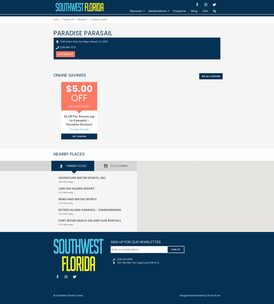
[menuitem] (136, 11)
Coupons (179, 11)
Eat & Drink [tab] (119, 166)
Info (205, 11)
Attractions (82, 19)
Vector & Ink (213, 295)
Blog (194, 11)
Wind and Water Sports (77, 199)
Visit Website (66, 54)
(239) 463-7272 (68, 47)
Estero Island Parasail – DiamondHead (89, 210)
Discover (136, 11)
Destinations (157, 11)
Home (56, 19)
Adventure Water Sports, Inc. (82, 178)
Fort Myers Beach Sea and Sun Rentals (89, 220)
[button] (194, 200)
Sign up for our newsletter (136, 241)
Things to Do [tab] (76, 166)
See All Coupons (211, 76)
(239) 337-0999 (124, 259)
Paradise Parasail (79, 129)
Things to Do (68, 19)
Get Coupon (79, 136)
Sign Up (176, 249)
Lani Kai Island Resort (76, 188)
